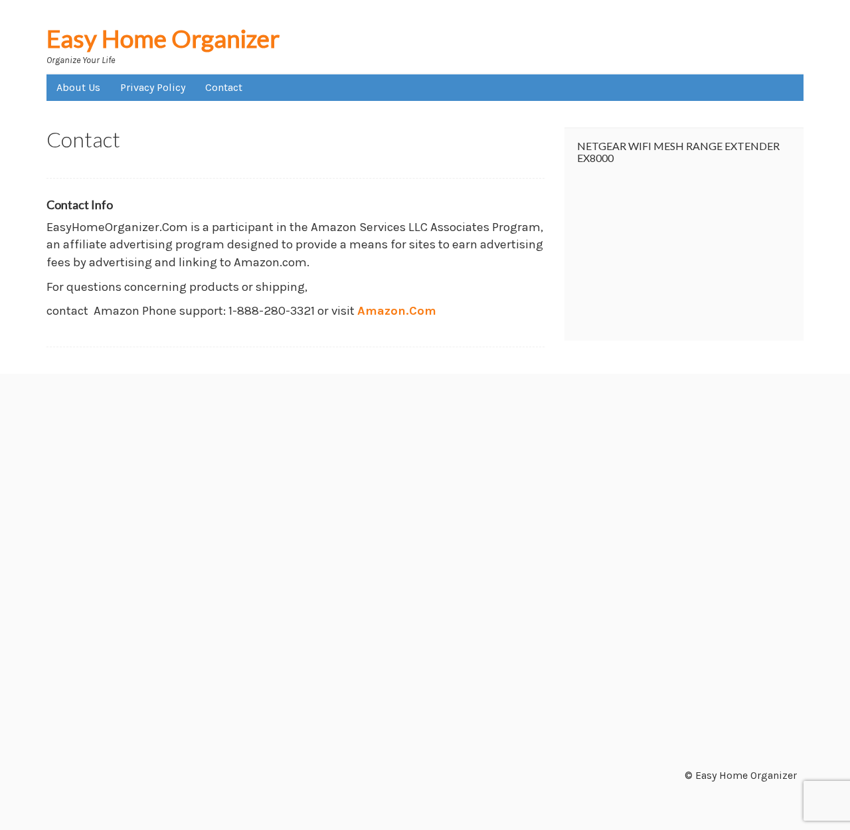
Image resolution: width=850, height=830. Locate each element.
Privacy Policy (152, 87)
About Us (78, 87)
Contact (223, 87)
